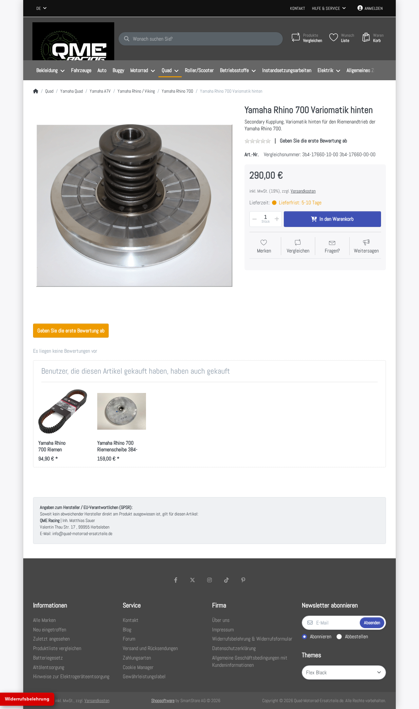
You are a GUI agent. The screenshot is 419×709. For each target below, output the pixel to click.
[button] (254, 219)
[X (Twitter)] (193, 580)
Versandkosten (303, 191)
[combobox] (41, 8)
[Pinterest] (243, 580)
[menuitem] (50, 70)
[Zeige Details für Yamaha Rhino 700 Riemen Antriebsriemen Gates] (62, 411)
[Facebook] (176, 580)
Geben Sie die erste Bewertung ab (313, 140)
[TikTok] (226, 580)
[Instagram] (209, 580)
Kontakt (297, 8)
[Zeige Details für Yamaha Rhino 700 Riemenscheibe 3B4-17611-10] (121, 411)
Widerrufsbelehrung (27, 698)
